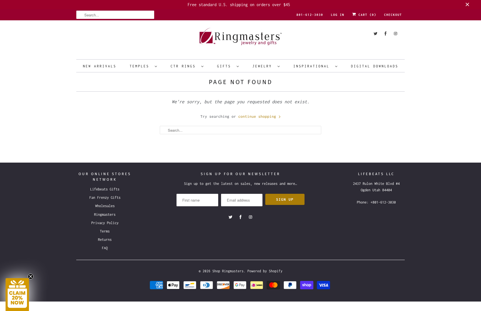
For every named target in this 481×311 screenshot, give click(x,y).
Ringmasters (105, 214)
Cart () (366, 14)
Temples (141, 66)
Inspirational (312, 66)
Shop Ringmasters (228, 271)
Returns (105, 239)
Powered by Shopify (265, 271)
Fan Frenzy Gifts (105, 197)
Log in (337, 14)
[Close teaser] (30, 276)
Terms (105, 231)
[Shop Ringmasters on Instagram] (395, 33)
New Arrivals (99, 66)
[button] (17, 294)
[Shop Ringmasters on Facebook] (385, 33)
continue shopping (258, 116)
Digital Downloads (374, 66)
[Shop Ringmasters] (240, 39)
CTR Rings (184, 66)
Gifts (225, 66)
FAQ (105, 248)
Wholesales (105, 206)
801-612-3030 (309, 14)
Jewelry (263, 66)
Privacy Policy (105, 223)
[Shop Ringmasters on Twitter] (375, 33)
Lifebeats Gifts (104, 189)
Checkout (393, 14)
